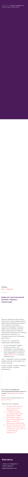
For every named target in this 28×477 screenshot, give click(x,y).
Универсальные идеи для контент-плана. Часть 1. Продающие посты (14, 408)
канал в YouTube (6, 399)
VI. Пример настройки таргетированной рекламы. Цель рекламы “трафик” (14, 413)
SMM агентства (13, 354)
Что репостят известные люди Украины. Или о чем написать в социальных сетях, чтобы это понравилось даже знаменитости (16, 428)
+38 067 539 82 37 (8, 466)
